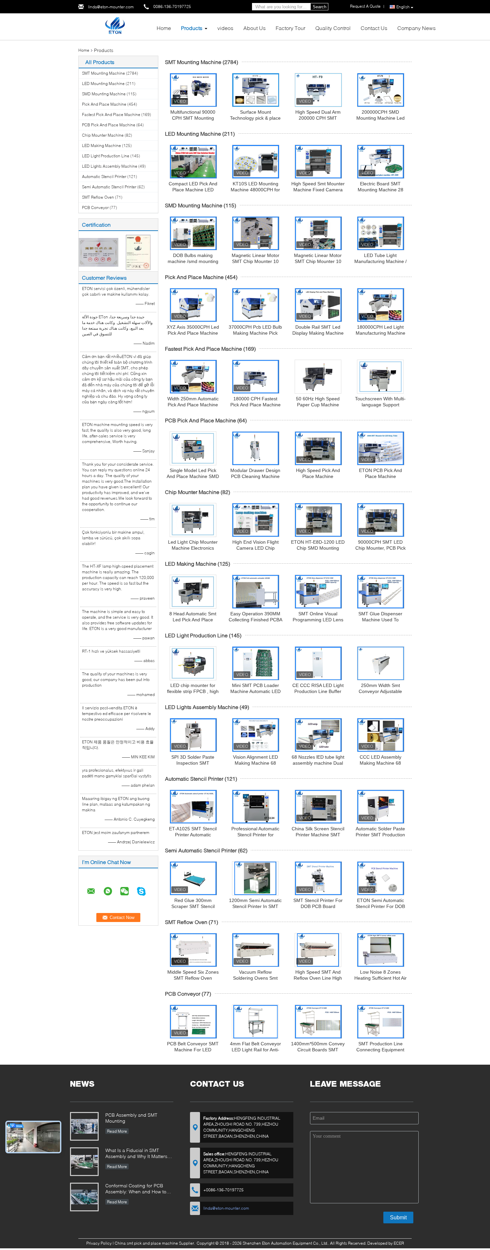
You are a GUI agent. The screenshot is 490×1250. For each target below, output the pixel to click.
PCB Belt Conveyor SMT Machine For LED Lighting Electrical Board (193, 1049)
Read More (117, 1131)
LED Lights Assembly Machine (109, 166)
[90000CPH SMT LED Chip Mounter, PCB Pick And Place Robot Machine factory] (380, 520)
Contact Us (374, 28)
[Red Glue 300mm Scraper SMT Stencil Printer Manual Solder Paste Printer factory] (193, 878)
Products (191, 28)
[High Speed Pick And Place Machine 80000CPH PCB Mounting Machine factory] (318, 448)
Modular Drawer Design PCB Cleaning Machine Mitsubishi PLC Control (255, 476)
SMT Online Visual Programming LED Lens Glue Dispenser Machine (318, 619)
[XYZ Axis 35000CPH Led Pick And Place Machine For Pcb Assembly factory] (193, 305)
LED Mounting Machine (103, 83)
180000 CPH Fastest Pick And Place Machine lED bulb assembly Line (255, 404)
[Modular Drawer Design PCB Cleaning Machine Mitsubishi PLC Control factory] (255, 448)
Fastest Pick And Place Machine (111, 114)
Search (319, 6)
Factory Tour (290, 28)
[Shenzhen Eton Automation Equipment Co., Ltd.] (115, 26)
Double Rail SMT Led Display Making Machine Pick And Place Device (318, 333)
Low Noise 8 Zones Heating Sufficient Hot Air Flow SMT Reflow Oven (380, 978)
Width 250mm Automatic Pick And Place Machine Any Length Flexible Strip (193, 404)
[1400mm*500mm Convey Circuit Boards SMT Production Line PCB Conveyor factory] (318, 1022)
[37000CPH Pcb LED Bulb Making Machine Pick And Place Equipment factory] (255, 305)
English (403, 6)
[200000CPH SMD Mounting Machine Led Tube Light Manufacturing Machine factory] (380, 90)
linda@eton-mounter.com (111, 6)
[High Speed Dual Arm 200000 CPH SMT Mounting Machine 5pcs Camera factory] (318, 90)
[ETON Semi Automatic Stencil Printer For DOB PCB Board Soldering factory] (380, 878)
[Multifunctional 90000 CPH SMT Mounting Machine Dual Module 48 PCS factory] (193, 90)
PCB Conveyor (95, 207)
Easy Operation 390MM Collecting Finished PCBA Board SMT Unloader (255, 619)
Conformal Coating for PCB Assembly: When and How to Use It (135, 1189)
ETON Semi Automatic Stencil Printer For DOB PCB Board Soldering (380, 906)
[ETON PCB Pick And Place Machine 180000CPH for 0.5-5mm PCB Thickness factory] (380, 448)
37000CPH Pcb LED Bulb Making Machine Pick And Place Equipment (255, 333)
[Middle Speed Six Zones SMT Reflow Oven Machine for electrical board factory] (193, 950)
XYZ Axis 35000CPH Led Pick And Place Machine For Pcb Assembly (193, 333)
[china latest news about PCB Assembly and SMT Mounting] (84, 1126)
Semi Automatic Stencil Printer (109, 186)
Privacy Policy (99, 1243)
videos (225, 28)
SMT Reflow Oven (98, 197)
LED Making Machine (101, 145)
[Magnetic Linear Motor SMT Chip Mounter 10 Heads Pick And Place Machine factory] (255, 233)
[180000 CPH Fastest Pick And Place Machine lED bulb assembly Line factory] (255, 377)
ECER (399, 1243)
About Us (254, 28)
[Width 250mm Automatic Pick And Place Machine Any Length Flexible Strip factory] (193, 377)
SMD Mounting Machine (104, 93)
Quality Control (333, 28)
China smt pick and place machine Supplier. (155, 1243)
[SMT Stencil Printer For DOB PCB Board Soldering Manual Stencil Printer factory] (318, 878)
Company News (416, 28)
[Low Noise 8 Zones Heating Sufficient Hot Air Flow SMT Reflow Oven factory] (380, 950)
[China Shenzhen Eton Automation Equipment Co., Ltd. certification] (98, 251)
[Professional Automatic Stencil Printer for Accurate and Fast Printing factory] (255, 807)
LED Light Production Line (105, 155)
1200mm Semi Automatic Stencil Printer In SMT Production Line (255, 906)
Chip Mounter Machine (103, 135)
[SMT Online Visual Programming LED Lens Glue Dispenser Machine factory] (318, 592)
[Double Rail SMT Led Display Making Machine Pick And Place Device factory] (318, 305)
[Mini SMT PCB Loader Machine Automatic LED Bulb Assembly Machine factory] (255, 663)
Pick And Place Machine (104, 104)
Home (164, 28)
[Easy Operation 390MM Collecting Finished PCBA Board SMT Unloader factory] (255, 592)
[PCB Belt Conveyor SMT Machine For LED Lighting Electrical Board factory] (193, 1022)
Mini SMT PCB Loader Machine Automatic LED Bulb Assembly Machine (255, 691)
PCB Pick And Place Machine (108, 124)
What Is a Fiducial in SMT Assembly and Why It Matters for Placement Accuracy (136, 1153)
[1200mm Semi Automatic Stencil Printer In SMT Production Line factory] (255, 878)
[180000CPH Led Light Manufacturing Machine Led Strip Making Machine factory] (380, 305)
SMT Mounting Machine (103, 73)
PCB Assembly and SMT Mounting (131, 1118)
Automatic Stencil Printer (104, 176)
